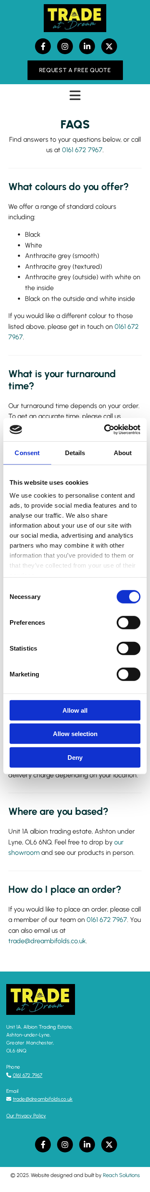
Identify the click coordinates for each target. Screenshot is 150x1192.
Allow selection (75, 733)
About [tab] (123, 452)
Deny (75, 757)
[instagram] (65, 46)
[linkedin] (87, 46)
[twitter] (109, 46)
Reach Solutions (121, 1175)
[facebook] (43, 46)
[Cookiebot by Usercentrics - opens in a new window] (105, 429)
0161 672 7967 (107, 920)
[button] (75, 70)
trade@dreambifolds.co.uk (47, 941)
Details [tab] (75, 452)
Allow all (75, 710)
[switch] (128, 622)
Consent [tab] (27, 452)
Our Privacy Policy (26, 1116)
